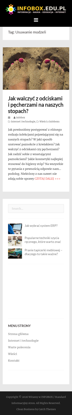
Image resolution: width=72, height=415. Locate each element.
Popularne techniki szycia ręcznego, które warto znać (43, 240)
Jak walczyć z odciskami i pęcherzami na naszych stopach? (35, 104)
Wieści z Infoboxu (49, 121)
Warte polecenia (19, 347)
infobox (20, 117)
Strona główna (18, 334)
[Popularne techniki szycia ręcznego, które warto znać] (15, 241)
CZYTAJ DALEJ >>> (47, 178)
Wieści (12, 354)
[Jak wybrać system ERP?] (15, 228)
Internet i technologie (23, 121)
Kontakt (14, 360)
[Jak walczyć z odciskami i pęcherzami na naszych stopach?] (36, 68)
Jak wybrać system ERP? (41, 225)
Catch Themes (47, 409)
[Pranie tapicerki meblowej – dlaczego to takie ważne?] (15, 253)
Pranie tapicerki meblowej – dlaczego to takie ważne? (43, 252)
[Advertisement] (36, 291)
